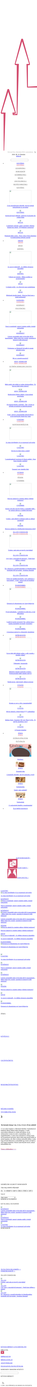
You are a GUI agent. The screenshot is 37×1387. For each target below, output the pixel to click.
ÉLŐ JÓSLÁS (20, 741)
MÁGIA (20, 178)
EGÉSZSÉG (20, 300)
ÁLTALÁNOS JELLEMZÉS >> (11, 1269)
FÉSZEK (20, 477)
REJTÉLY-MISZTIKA (20, 184)
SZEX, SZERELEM (20, 361)
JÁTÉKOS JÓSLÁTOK (20, 738)
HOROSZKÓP (20, 171)
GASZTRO (20, 419)
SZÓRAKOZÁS (20, 635)
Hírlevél (18, 156)
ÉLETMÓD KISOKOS (20, 808)
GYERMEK (20, 480)
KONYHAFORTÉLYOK (20, 424)
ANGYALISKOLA (20, 181)
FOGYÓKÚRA (20, 308)
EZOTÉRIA (20, 163)
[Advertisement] (18, 829)
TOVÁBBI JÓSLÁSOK (8, 1112)
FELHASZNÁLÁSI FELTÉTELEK (12, 1366)
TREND (20, 241)
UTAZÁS (20, 685)
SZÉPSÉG (20, 249)
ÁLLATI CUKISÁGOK (20, 532)
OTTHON (20, 472)
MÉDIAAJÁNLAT (7, 1360)
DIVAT (20, 245)
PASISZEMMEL (20, 585)
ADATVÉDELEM (6, 1363)
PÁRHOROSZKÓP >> (8, 1271)
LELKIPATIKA (20, 168)
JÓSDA (20, 733)
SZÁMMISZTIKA (20, 175)
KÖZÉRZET (20, 305)
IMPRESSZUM (6, 1356)
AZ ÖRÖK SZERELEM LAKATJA (20, 366)
